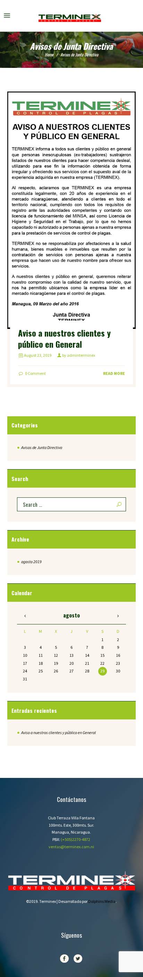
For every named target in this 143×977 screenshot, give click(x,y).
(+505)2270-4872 (75, 839)
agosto (31, 561)
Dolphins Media (102, 901)
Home (49, 54)
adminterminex (81, 355)
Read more (114, 373)
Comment (35, 373)
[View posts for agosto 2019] (25, 616)
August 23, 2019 (37, 355)
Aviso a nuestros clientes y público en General (64, 338)
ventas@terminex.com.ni (71, 846)
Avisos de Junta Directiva (41, 447)
